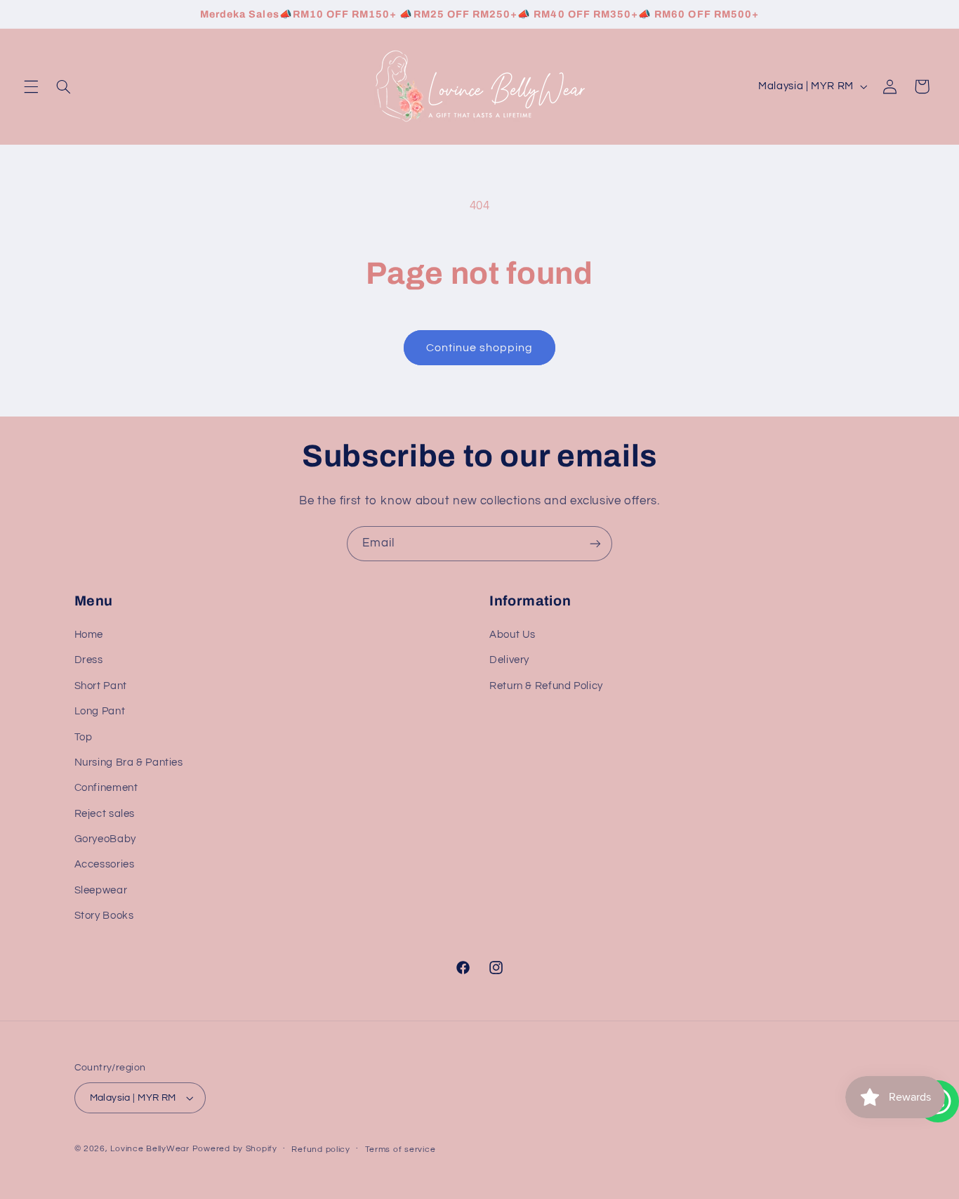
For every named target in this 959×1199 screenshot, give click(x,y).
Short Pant (100, 686)
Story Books (104, 915)
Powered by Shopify (234, 1149)
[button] (31, 86)
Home (89, 634)
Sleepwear (101, 890)
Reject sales (104, 813)
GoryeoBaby (105, 839)
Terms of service (400, 1149)
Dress (88, 660)
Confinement (106, 787)
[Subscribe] (595, 543)
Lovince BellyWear (150, 1149)
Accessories (104, 865)
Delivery (509, 660)
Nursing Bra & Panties (128, 762)
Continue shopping (480, 347)
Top (83, 737)
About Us (512, 634)
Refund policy (320, 1149)
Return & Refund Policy (546, 686)
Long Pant (100, 711)
